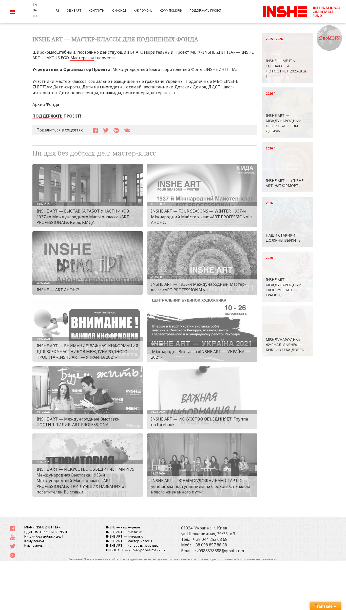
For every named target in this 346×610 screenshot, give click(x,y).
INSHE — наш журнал (123, 527)
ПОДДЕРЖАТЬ (47, 116)
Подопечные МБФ (204, 81)
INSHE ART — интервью (124, 536)
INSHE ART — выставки (124, 531)
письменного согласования (259, 559)
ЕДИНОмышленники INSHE (46, 531)
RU (35, 16)
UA (35, 10)
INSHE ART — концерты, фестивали (134, 545)
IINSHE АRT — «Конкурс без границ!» (135, 550)
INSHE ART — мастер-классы (129, 541)
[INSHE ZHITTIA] (301, 11)
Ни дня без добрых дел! (43, 536)
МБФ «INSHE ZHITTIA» (42, 527)
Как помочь (33, 545)
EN (35, 5)
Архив (38, 104)
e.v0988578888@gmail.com (219, 551)
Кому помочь (35, 541)
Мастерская (82, 58)
